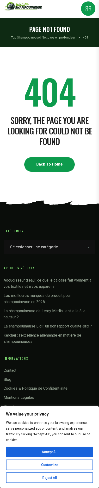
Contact (10, 370)
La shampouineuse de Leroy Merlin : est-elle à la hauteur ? (44, 314)
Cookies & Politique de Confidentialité (36, 388)
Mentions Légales (19, 397)
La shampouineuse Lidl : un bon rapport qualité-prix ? (48, 326)
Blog (7, 379)
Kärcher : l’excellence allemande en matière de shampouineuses (42, 338)
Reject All (49, 478)
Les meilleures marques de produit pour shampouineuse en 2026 (37, 298)
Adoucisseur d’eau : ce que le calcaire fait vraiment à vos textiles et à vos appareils (47, 283)
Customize (49, 465)
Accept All (49, 452)
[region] (49, 447)
